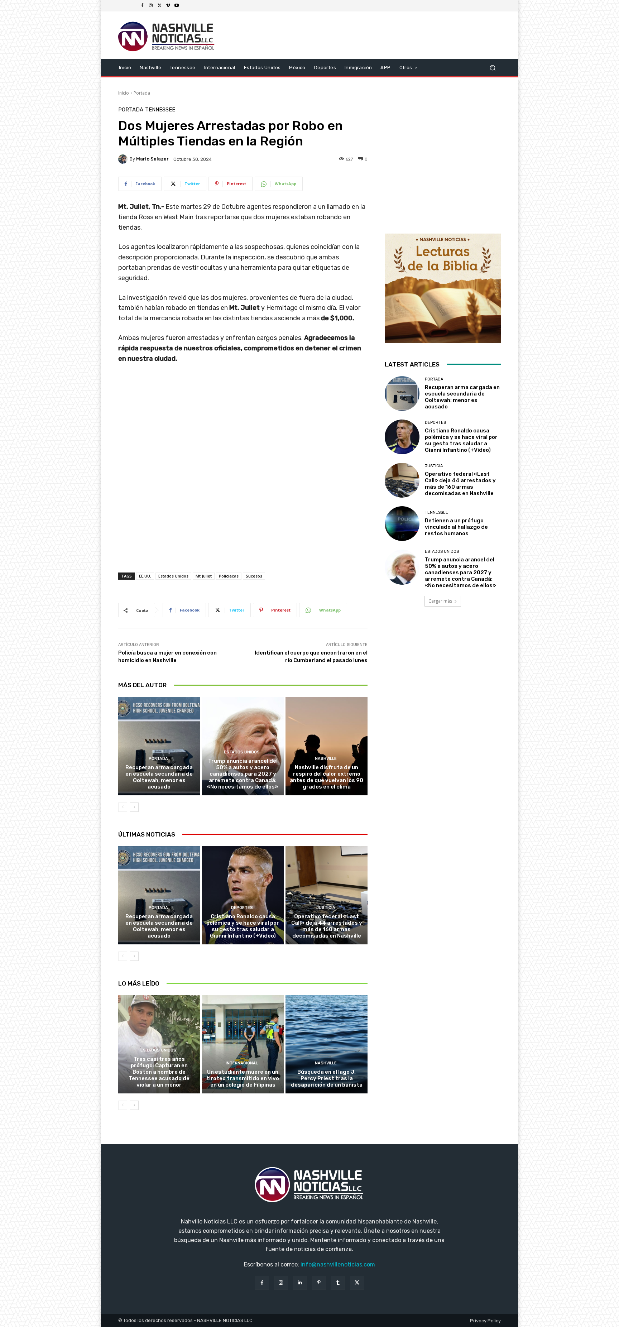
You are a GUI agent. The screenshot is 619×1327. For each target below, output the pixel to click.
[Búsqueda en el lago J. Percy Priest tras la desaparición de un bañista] (326, 1044)
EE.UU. (145, 576)
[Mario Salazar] (124, 159)
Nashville (326, 759)
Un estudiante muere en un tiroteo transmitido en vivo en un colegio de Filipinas (242, 1078)
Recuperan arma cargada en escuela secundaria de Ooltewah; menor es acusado (159, 777)
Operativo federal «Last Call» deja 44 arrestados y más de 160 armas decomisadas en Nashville (326, 926)
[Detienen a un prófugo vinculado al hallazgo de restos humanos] (402, 523)
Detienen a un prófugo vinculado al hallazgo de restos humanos (456, 527)
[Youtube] (176, 5)
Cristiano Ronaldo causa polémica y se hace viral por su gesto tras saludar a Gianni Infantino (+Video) (242, 926)
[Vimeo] (168, 5)
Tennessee (160, 109)
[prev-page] (122, 807)
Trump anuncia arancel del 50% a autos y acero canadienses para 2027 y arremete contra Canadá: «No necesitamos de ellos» (242, 774)
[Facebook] (142, 5)
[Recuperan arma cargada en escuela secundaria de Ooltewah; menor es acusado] (159, 746)
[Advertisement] (243, 521)
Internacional (242, 1063)
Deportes (242, 908)
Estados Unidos (173, 576)
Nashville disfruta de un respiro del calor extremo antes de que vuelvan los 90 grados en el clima (326, 777)
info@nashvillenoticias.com (338, 1264)
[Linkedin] (300, 1283)
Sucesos (254, 576)
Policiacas (229, 576)
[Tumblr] (338, 1283)
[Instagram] (151, 5)
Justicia (325, 908)
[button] (492, 67)
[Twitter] (159, 5)
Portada (142, 93)
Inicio (123, 93)
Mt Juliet (204, 576)
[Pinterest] (319, 1283)
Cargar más (440, 601)
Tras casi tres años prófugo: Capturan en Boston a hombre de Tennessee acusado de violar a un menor (159, 1072)
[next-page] (134, 807)
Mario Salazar (152, 159)
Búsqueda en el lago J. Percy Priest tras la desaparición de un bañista (327, 1078)
